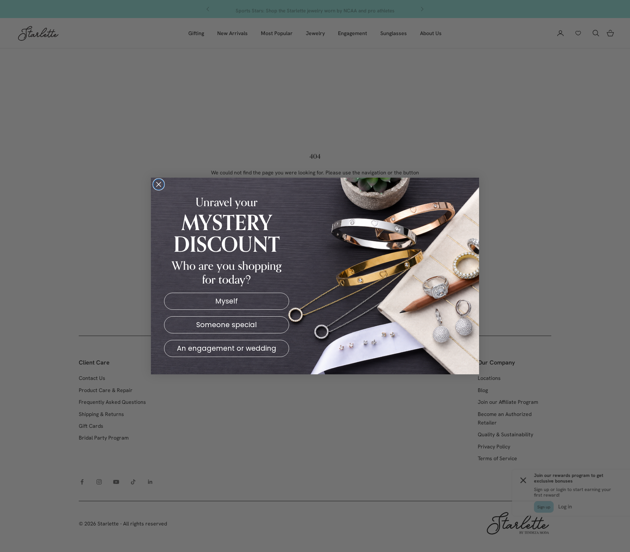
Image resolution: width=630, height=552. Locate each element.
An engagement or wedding (226, 348)
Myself (226, 301)
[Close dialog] (158, 184)
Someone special (226, 324)
